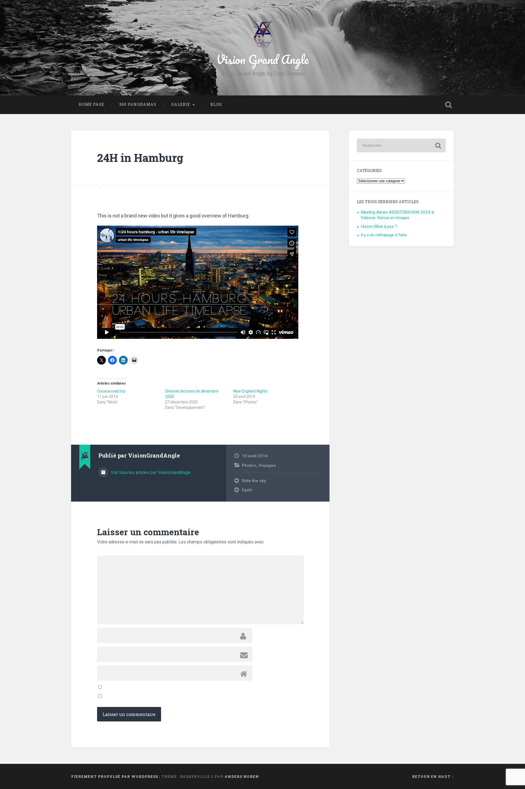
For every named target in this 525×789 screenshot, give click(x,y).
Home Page (91, 104)
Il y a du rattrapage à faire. (384, 234)
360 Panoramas (137, 104)
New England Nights (250, 391)
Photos (249, 465)
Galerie (180, 104)
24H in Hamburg (140, 157)
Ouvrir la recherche (448, 104)
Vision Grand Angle (262, 59)
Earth (247, 490)
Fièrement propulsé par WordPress (114, 776)
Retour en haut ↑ (433, 776)
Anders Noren (241, 776)
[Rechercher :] (401, 145)
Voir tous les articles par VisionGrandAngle (150, 472)
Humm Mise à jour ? (379, 226)
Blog (216, 104)
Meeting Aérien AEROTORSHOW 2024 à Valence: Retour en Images (397, 215)
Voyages (267, 465)
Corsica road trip (111, 391)
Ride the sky (254, 480)
